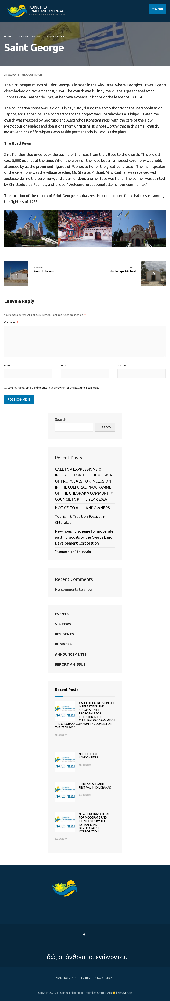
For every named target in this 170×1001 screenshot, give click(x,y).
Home (7, 36)
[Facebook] (84, 934)
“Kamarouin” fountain (73, 552)
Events (62, 614)
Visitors (63, 624)
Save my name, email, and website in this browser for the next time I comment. (54, 387)
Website (122, 365)
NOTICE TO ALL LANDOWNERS (82, 508)
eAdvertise (125, 992)
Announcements (71, 654)
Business (63, 644)
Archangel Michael (123, 269)
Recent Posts (66, 689)
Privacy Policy (103, 978)
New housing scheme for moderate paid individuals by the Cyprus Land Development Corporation (84, 537)
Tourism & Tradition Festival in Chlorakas (95, 785)
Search (60, 419)
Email (65, 365)
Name (9, 365)
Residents (64, 634)
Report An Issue (70, 664)
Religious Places (29, 36)
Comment (11, 322)
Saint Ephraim (44, 269)
